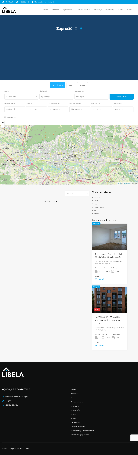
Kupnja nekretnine (68, 10)
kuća (95, 204)
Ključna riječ (43, 91)
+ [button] (3, 122)
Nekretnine (55, 10)
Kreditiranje (98, 10)
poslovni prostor (99, 207)
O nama (120, 10)
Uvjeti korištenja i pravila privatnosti (82, 431)
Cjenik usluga (75, 422)
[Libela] (9, 10)
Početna (45, 10)
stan (95, 210)
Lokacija (6, 91)
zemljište (96, 214)
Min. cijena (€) (95, 104)
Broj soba (29, 104)
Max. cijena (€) (117, 104)
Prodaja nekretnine (84, 10)
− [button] (3, 126)
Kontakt (129, 10)
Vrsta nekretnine (9, 104)
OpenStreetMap (127, 183)
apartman (97, 197)
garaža (96, 201)
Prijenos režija (109, 10)
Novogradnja (11, 117)
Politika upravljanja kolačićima (80, 435)
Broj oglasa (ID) (79, 91)
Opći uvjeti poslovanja (78, 426)
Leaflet (119, 183)
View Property (109, 244)
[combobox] (21, 97)
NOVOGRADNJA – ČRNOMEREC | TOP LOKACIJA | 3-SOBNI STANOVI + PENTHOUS (109, 320)
